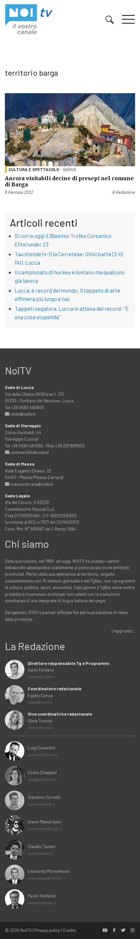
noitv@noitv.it (22, 414)
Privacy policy (47, 930)
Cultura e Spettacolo (33, 169)
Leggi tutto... (123, 630)
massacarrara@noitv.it (31, 484)
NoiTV (26, 930)
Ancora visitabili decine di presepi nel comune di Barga (69, 181)
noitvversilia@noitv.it (29, 452)
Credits (69, 930)
